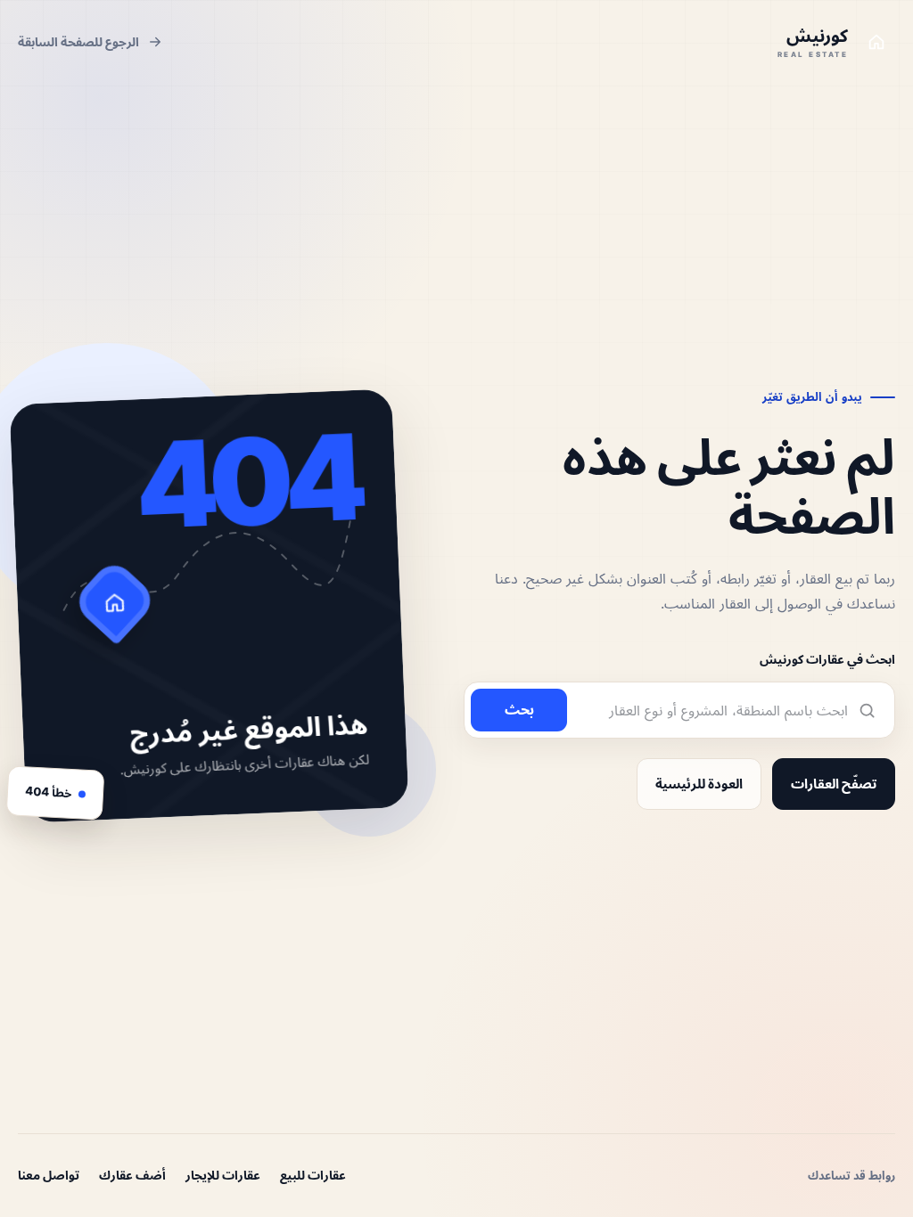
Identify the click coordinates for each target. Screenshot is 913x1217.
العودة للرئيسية (699, 783)
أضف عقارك (132, 1174)
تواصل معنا (48, 1174)
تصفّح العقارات (833, 783)
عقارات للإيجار (222, 1174)
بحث (519, 709)
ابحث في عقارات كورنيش (827, 658)
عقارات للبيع (313, 1174)
